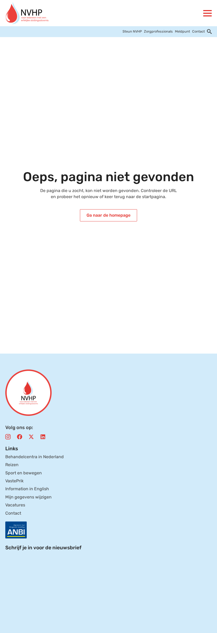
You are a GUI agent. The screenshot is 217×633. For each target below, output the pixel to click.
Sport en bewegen (23, 472)
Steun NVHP (132, 31)
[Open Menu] (207, 13)
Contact (198, 31)
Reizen (12, 464)
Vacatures (15, 504)
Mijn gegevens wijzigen (28, 497)
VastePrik (14, 480)
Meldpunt (182, 31)
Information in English (27, 488)
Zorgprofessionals (158, 31)
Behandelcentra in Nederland (34, 456)
